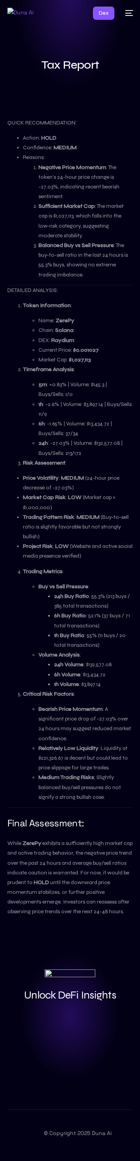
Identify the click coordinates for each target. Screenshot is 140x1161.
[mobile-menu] (127, 13)
